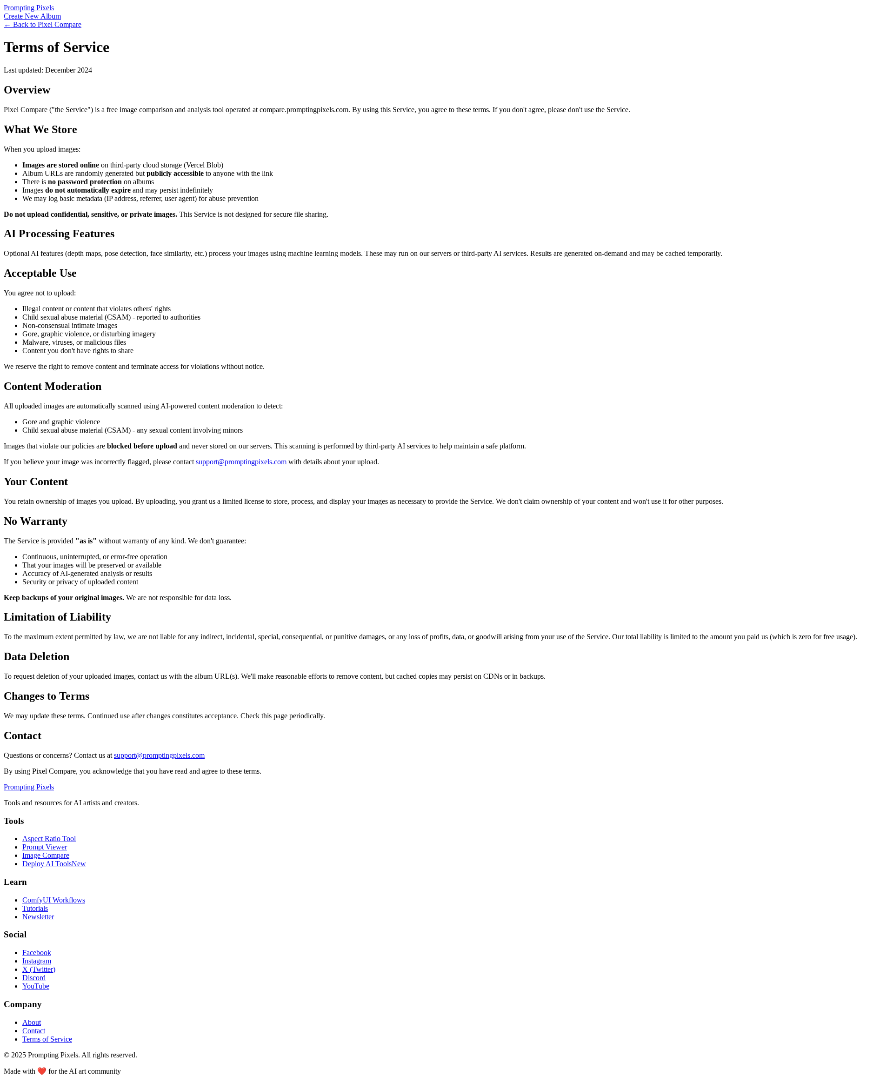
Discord (34, 978)
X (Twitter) (38, 969)
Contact (33, 1031)
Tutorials (35, 908)
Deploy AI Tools (54, 864)
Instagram (36, 961)
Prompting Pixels (29, 8)
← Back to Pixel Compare (42, 24)
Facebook (36, 952)
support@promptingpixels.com (241, 462)
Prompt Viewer (44, 847)
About (31, 1022)
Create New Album (32, 16)
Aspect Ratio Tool (49, 838)
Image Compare (45, 855)
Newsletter (38, 917)
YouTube (35, 986)
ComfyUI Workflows (53, 900)
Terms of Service (47, 1039)
